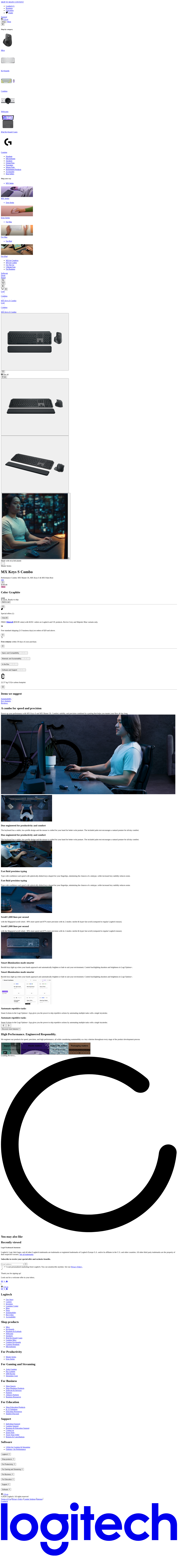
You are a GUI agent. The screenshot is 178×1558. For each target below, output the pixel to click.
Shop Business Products (15, 1388)
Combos (4, 296)
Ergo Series (10, 1359)
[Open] (6, 289)
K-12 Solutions (11, 1409)
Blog (8, 1308)
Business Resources (13, 1397)
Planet (3, 278)
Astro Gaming (11, 1369)
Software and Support (9, 670)
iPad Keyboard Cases (14, 1338)
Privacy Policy (17, 1499)
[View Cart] (2, 289)
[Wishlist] (3, 283)
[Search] (3, 280)
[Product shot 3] (35, 464)
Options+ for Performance (16, 1449)
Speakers (9, 1336)
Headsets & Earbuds (13, 1331)
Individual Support (13, 1424)
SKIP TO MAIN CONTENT (12, 2)
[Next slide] (8, 1026)
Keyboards (10, 1329)
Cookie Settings (30, 1499)
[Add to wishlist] (3, 371)
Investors (9, 1304)
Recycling (10, 1315)
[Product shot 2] (35, 407)
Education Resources (14, 1412)
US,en (5, 19)
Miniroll (9, 622)
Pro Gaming (10, 1371)
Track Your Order (12, 1435)
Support (4, 17)
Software (4, 273)
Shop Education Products (15, 1407)
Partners (9, 1393)
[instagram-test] (2, 1282)
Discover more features (10, 1029)
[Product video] (35, 526)
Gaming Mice (11, 1340)
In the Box (5, 664)
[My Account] (3, 286)
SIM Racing (10, 1374)
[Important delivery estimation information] (2, 635)
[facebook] (7, 1282)
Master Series (11, 1357)
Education (10, 10)
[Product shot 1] (35, 341)
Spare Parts (10, 1433)
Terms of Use (6, 1499)
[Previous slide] (3, 1026)
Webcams (9, 1334)
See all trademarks (26, 1254)
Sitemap (39, 1499)
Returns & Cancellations (15, 1437)
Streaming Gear (12, 1376)
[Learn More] (3, 563)
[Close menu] (2, 24)
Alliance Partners (12, 1395)
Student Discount (12, 1414)
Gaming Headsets (12, 1344)
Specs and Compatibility (10, 653)
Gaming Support (12, 1426)
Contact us (10, 1430)
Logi (3, 291)
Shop (4, 22)
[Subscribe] (25, 1264)
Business (9, 8)
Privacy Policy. (76, 1267)
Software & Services (14, 1390)
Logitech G (10, 6)
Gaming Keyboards (13, 1342)
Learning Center (12, 1306)
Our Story (9, 1300)
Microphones (11, 1347)
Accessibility (11, 1317)
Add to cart (6, 602)
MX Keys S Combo (8, 301)
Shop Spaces (11, 1386)
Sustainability (11, 1313)
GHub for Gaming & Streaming (18, 1447)
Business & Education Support (17, 1428)
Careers (9, 1302)
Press (8, 1310)
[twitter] (4, 1282)
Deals (3, 275)
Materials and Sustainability (11, 659)
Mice (8, 1327)
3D (5, 377)
